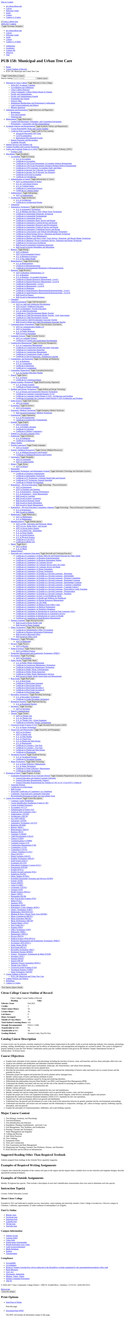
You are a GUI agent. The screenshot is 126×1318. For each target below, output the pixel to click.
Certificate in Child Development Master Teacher (35, 313)
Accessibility (11, 1263)
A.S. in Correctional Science (27, 184)
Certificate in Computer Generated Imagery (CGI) (35, 394)
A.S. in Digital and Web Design (28, 741)
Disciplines (10, 154)
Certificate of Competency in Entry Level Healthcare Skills (39, 596)
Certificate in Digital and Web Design (30, 750)
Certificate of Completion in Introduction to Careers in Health (39, 616)
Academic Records (18, 142)
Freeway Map (16, 101)
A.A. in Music (21, 549)
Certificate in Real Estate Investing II (30, 690)
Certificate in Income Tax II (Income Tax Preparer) (35, 172)
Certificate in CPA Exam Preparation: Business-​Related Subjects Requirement (46, 166)
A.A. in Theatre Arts (24, 718)
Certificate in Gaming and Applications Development (36, 341)
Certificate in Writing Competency (29, 431)
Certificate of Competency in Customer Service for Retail (38, 567)
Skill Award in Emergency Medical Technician (34, 413)
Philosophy (15, 639)
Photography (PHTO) (19, 934)
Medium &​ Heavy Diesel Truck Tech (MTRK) (29, 914)
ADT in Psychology (24, 658)
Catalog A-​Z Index (13, 983)
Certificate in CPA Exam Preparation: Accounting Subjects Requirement (44, 163)
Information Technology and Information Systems (30, 471)
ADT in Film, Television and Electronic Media (34, 524)
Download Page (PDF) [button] (15, 1311)
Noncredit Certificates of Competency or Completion (31, 791)
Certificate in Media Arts (25, 542)
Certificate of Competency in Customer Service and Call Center (40, 565)
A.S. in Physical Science (25, 537)
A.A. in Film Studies (24, 737)
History (14, 464)
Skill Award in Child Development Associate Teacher (36, 320)
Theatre (14, 713)
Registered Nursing (18, 701)
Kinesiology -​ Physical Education (24, 485)
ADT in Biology (22, 252)
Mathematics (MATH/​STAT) (22, 912)
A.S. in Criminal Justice (25, 186)
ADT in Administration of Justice (29, 182)
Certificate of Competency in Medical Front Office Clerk (38, 605)
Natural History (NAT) (20, 923)
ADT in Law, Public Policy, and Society (31, 526)
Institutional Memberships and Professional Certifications (33, 103)
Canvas (9, 8)
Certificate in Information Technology (30, 476)
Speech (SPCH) (17, 961)
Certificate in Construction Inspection (30, 350)
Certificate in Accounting (25, 161)
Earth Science (16, 401)
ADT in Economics (23, 408)
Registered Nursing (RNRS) (22, 952)
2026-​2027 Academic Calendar (23, 85)
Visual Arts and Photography (22, 730)
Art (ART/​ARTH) (18, 818)
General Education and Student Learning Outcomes (36, 778)
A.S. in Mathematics (24, 519)
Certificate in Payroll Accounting (28, 175)
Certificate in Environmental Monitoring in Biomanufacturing (39, 268)
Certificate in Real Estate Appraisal (29, 683)
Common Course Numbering (22, 801)
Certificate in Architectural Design (29, 202)
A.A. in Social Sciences (25, 535)
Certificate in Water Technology (28, 771)
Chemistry (15, 299)
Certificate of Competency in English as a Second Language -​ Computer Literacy (47, 587)
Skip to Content (7, 2)
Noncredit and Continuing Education (25, 553)
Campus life (10, 50)
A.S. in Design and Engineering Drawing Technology (37, 392)
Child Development (18, 302)
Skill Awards (16, 789)
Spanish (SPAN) (17, 959)
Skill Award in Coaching (25, 496)
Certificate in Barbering (25, 366)
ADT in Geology (22, 403)
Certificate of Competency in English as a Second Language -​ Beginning (44, 574)
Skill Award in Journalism (26, 333)
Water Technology (18, 762)
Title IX (9, 1281)
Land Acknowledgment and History (25, 105)
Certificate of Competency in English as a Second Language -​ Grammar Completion (48, 585)
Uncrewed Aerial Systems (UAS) (24, 725)
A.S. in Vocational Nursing (26, 757)
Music (13, 544)
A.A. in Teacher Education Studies (29, 373)
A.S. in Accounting (23, 159)
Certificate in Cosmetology (26, 368)
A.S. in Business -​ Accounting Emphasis (31, 277)
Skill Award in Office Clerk (26, 637)
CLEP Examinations (24, 136)
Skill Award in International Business (30, 297)
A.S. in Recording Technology (28, 697)
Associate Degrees (18, 785)
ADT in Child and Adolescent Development (33, 304)
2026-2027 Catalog (8, 24)
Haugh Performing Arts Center (18, 1245)
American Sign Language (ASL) (23, 812)
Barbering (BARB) (18, 825)
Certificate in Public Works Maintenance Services (35, 674)
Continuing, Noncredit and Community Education (30, 794)
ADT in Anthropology (24, 195)
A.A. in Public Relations (25, 331)
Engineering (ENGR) (19, 867)
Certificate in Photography (26, 752)
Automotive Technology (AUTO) (24, 823)
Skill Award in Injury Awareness (28, 498)
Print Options (12, 987)
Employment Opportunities (16, 1242)
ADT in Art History (23, 732)
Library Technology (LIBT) (21, 910)
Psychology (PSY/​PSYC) (21, 943)
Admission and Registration (16, 110)
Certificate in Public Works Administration (32, 670)
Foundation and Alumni (20, 99)
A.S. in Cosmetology (24, 363)
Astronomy (15, 205)
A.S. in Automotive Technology (28, 209)
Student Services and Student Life (19, 145)
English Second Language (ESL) (24, 872)
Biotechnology (16, 261)
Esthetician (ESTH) (18, 874)
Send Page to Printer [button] (14, 1302)
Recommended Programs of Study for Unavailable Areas (33, 796)
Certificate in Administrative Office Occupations (34, 630)
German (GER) (17, 890)
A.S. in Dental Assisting (25, 385)
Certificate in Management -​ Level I (29, 284)
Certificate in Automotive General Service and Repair (36, 223)
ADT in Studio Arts (23, 734)
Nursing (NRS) (17, 927)
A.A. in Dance (21, 378)
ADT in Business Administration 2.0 (30, 273)
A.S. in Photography (24, 743)
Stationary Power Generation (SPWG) (26, 963)
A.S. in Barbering (23, 361)
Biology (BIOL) (17, 827)
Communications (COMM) (21, 841)
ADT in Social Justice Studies (27, 528)
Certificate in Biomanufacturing (28, 266)
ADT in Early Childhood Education (30, 306)
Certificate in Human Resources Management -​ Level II (37, 282)
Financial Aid (16, 117)
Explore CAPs (16, 152)
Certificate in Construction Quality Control (32, 354)
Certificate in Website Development (29, 482)
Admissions (10, 46)
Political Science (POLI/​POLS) (23, 938)
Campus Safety (12, 1238)
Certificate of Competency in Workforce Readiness (35, 609)
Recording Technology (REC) (22, 950)
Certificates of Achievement (21, 787)
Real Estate (15, 679)
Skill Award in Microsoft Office (28, 634)
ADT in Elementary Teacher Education (31, 309)
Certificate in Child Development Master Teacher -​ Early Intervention (43, 315)
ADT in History (22, 466)
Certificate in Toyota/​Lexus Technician (31, 243)
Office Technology (18, 627)
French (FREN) (17, 883)
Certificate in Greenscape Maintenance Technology (35, 665)
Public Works (16, 660)
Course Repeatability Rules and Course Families (29, 129)
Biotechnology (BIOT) (20, 830)
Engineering (15, 415)
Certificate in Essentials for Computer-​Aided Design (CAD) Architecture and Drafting (49, 398)
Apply (8, 13)
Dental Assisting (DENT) (21, 856)
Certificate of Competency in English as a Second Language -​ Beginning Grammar (48, 580)
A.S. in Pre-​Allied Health (25, 259)
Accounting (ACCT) (19, 807)
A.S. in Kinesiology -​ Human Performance (32, 492)
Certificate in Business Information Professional (34, 632)
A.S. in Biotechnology (24, 263)
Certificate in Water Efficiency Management (33, 768)
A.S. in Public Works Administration (30, 663)
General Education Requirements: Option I (32, 780)
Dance (13, 375)
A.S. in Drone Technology (26, 727)
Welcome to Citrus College (16, 83)
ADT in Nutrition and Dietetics (28, 489)
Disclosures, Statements (15, 1274)
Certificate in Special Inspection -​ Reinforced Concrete (37, 356)
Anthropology (16, 193)
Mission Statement (18, 107)
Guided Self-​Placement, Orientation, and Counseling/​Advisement (36, 122)
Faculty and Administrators (21, 94)
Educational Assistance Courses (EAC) (26, 865)
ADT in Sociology (23, 709)
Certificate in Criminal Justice (27, 190)
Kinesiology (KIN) (18, 905)
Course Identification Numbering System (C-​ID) (29, 803)
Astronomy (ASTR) (18, 821)
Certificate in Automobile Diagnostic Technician (34, 214)
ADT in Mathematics (24, 517)
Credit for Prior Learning (20, 131)
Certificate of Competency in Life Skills (31, 602)
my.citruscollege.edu (14, 6)
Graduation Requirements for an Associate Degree (30, 776)
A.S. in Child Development (26, 311)
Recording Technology (20, 694)
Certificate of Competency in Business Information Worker (38, 560)
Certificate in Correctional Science (29, 188)
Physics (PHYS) (17, 936)
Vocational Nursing (18, 754)
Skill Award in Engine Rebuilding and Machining (35, 247)
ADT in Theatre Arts (24, 716)
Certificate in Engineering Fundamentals (31, 420)
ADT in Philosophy (23, 641)
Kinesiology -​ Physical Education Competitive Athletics (32, 507)
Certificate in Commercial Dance (28, 380)
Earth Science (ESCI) (19, 861)
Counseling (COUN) (19, 850)
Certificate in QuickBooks (26, 177)
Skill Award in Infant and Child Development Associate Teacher (41, 322)
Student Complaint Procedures (18, 1278)
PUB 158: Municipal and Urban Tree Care (27, 976)
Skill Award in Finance (25, 295)
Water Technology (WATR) (21, 972)
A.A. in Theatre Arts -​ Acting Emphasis (31, 720)
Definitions (10, 981)
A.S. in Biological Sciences (26, 256)
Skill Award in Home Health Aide (29, 623)
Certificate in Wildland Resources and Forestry (34, 455)
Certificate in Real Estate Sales (27, 692)
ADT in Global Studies (25, 462)
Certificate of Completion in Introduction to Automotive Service (40, 614)
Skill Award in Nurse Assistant (27, 625)
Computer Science (18, 336)
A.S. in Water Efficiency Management (30, 764)
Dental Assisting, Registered (22, 382)
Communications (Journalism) (22, 324)
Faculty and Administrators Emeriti (24, 96)
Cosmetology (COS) (19, 847)
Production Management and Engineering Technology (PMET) (35, 653)
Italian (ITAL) (16, 901)
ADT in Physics (22, 646)
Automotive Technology (20, 207)
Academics (10, 48)
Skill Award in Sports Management (29, 505)
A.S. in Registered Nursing (26, 704)
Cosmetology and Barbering (22, 359)
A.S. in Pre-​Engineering (25, 418)
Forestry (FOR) (17, 881)
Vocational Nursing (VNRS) (22, 970)
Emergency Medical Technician (23, 410)
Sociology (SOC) (17, 956)
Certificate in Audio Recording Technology (32, 699)
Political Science (17, 649)
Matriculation (11, 119)
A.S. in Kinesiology (23, 510)
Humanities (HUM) (18, 896)
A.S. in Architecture (23, 200)
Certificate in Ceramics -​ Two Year (29, 748)
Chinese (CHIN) (17, 838)
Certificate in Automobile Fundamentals (31, 216)
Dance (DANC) (17, 854)
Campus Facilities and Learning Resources (22, 147)
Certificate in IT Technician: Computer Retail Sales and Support (40, 478)
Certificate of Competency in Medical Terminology (35, 607)
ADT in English (22, 425)
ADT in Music (21, 547)
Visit (7, 55)
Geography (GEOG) (19, 887)
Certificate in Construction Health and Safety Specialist (37, 348)
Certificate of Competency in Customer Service (34, 562)
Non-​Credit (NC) (17, 925)
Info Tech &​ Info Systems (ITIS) (23, 898)
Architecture (15, 198)
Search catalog (6, 78)
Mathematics (16, 514)
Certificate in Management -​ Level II (30, 286)
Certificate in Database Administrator (30, 474)
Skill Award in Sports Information (29, 503)
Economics (15, 405)
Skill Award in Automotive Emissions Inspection (34, 245)
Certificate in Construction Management (31, 352)
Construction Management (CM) (23, 845)
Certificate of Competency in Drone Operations (34, 569)
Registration (15, 112)
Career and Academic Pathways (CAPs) (21, 149)
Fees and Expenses (18, 114)
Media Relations (12, 1249)
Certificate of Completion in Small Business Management (38, 618)
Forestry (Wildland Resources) (22, 450)
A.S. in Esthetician (23, 438)
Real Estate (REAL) (19, 947)
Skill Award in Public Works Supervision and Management (39, 676)
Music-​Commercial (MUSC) (22, 916)
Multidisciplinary (17, 521)
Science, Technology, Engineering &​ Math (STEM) (31, 954)
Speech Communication (20, 711)
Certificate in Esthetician (25, 441)
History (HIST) (17, 894)
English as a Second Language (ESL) (25, 433)
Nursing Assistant (17, 620)
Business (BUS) (17, 832)
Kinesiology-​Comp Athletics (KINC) (25, 907)
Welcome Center (12, 11)
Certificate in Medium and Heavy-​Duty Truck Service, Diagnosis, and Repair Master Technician (53, 238)
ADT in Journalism (23, 329)
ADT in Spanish (22, 448)
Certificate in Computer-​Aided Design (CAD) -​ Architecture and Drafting (44, 396)
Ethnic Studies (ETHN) (20, 876)
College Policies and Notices (17, 979)
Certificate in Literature (25, 429)
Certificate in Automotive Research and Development (36, 225)
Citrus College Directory (20, 90)
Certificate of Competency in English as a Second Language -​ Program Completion (48, 578)
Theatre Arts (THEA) (19, 965)
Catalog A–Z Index (13, 17)
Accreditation (11, 1265)
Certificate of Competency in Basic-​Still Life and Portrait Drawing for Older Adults (48, 556)
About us (9, 52)
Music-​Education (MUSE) (21, 918)
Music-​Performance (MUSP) (22, 921)
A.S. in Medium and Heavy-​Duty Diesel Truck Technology (39, 212)
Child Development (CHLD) (22, 836)
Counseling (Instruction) (20, 370)
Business (14, 270)
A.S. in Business (22, 275)
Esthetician (15, 436)
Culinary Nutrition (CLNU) (21, 852)
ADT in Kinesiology (24, 487)
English (14, 422)
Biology (14, 249)
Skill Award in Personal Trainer (28, 501)
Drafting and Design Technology (23, 389)
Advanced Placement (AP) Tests (28, 133)
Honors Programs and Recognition (24, 140)
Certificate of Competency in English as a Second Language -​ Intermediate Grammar (49, 582)
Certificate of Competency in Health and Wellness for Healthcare (41, 598)
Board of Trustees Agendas (57, 1267)
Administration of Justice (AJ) (22, 810)
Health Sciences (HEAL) (20, 892)
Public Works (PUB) (19, 945)
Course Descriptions (14, 798)
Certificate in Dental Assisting (27, 387)
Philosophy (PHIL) (18, 932)
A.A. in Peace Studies (24, 533)
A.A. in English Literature (26, 427)
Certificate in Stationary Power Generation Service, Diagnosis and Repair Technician (49, 240)
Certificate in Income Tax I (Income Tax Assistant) (35, 170)
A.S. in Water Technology (26, 766)
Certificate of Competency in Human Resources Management (39, 600)
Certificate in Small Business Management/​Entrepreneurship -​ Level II (43, 293)
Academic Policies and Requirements (20, 126)
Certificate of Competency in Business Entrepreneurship (37, 558)
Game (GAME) (17, 885)
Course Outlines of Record (16, 69)
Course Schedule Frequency (22, 805)
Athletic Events (12, 1236)
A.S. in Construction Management (29, 345)
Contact (9, 15)
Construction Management (21, 343)
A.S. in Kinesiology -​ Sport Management (32, 494)
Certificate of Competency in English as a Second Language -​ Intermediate (45, 576)
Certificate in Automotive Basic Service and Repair (35, 220)
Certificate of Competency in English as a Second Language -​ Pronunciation (45, 591)
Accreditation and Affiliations (22, 87)
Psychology (15, 656)
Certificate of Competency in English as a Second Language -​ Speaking (43, 594)
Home (8, 67)
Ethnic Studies (16, 443)
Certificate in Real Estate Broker (28, 685)
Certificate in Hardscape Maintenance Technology (35, 667)
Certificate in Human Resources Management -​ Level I (37, 279)
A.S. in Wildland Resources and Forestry (31, 452)
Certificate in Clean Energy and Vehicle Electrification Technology (42, 232)
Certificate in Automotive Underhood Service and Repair (38, 229)
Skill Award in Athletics (25, 512)
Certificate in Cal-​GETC (25, 539)
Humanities (15, 469)
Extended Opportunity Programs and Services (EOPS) (32, 878)
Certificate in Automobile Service (29, 218)
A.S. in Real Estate (23, 681)
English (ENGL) (17, 870)
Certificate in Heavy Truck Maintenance (31, 236)
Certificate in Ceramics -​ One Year (29, 745)
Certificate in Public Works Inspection (30, 672)
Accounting (15, 156)
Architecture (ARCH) (19, 816)
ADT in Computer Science (26, 338)
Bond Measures (12, 1270)
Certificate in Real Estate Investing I (30, 688)
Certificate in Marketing (25, 288)
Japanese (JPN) (17, 903)
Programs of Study (13, 773)
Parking (9, 1251)
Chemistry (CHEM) (18, 834)
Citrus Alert (10, 1240)
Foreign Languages (18, 445)
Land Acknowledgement (15, 1247)
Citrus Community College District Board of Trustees (31, 92)
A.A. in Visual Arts (23, 739)
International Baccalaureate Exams (29, 138)
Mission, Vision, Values (15, 1276)
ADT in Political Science (25, 651)
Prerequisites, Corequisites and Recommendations (30, 124)
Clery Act (9, 1272)
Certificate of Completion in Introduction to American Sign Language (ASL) (45, 611)
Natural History (17, 551)
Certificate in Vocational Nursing (28, 759)
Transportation (11, 1253)
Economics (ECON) (19, 863)
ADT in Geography (23, 459)
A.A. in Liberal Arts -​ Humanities (29, 531)
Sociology (15, 706)
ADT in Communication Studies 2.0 (30, 327)
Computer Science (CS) (20, 843)
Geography (15, 457)
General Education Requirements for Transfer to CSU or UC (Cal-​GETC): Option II (48, 783)
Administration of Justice (20, 179)
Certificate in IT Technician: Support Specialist (34, 480)
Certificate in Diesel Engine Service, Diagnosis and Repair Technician (43, 234)
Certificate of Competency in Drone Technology (34, 571)
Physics (14, 644)
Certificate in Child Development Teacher (32, 318)
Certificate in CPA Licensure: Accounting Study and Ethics (39, 168)
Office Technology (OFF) (21, 930)
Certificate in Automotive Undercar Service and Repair (37, 227)
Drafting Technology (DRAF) (22, 858)
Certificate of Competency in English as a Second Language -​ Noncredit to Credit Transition (51, 589)
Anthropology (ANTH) (20, 814)
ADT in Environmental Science (28, 254)
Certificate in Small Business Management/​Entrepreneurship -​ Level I (43, 290)
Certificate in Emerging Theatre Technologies (33, 722)
